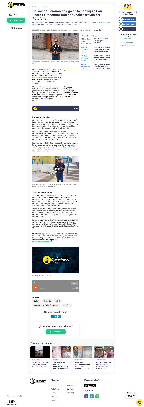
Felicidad (70, 393)
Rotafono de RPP (53, 195)
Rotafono (67, 305)
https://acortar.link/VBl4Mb (42, 242)
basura (71, 135)
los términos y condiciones (127, 45)
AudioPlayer (55, 389)
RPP (52, 385)
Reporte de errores (13, 396)
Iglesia (58, 301)
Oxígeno (54, 400)
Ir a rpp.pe (18, 28)
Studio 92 (54, 393)
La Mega (70, 389)
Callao (43, 95)
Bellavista (47, 301)
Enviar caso (57, 332)
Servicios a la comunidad (40, 7)
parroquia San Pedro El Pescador (44, 77)
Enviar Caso (18, 20)
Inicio (15, 14)
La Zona (54, 397)
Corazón (70, 385)
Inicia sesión (128, 38)
